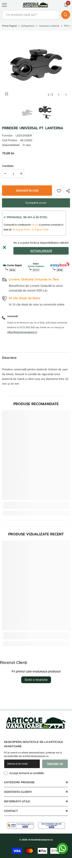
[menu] (4, 5)
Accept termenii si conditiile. (27, 773)
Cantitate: (8, 165)
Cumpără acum (36, 202)
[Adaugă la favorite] (59, 191)
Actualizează (41, 250)
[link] (36, 505)
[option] (27, 112)
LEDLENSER (24, 135)
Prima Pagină (9, 25)
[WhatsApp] (62, 848)
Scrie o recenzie (36, 679)
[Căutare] (36, 14)
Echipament (27, 25)
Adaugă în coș (27, 190)
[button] (58, 94)
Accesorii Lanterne (49, 25)
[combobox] (31, 14)
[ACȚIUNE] (67, 191)
